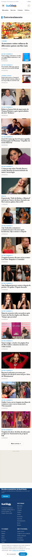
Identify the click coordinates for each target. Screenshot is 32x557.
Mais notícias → (16, 443)
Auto (29, 1)
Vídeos (3, 533)
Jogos (3, 535)
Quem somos (20, 531)
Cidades (20, 10)
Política (27, 10)
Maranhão (5, 10)
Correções (20, 538)
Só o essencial (11, 554)
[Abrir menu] (3, 5)
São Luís (13, 10)
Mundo (19, 525)
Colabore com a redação (23, 533)
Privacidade (20, 540)
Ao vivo (3, 531)
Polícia (19, 514)
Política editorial (21, 535)
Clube (2, 538)
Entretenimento (21, 521)
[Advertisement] (16, 466)
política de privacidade (19, 550)
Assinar (5, 496)
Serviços (3, 540)
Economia (19, 516)
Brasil (18, 523)
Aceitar (23, 554)
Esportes (19, 518)
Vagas (3, 542)
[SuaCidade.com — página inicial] (11, 5)
